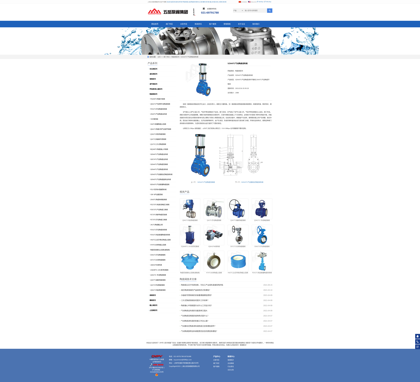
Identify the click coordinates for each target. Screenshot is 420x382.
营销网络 (227, 24)
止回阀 (220, 2)
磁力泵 (216, 2)
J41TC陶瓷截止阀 (156, 225)
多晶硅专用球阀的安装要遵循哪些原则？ (197, 295)
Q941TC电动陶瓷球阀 (190, 220)
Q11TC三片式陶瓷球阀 (158, 144)
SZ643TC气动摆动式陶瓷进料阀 (252, 182)
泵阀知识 (231, 360)
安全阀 (169, 2)
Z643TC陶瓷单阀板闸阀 (158, 199)
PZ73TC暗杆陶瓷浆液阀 (158, 214)
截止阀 (212, 2)
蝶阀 (203, 2)
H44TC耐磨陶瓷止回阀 (158, 124)
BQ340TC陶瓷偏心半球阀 (159, 149)
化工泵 (200, 2)
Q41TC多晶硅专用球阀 (158, 139)
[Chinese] (242, 2)
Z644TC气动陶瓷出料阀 (158, 114)
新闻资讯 (198, 24)
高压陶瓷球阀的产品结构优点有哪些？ (196, 290)
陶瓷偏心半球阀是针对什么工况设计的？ (197, 305)
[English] (252, 2)
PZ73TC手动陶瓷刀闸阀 (158, 220)
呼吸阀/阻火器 (186, 2)
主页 (159, 57)
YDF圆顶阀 (154, 119)
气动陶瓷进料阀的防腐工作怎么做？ (195, 321)
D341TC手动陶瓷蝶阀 (262, 246)
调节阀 (180, 2)
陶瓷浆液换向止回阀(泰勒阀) (190, 273)
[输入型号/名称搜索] (269, 10)
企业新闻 (231, 363)
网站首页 (154, 24)
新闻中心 (231, 356)
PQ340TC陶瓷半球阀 (157, 99)
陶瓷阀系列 (175, 57)
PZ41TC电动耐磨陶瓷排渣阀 (262, 273)
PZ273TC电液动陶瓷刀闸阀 (159, 204)
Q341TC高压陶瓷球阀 (157, 134)
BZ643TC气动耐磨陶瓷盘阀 (159, 184)
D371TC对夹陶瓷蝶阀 (237, 246)
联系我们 (255, 24)
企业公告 (231, 370)
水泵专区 (183, 24)
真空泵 (224, 2)
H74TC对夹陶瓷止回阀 (214, 273)
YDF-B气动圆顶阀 (156, 194)
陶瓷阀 (193, 2)
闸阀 (196, 2)
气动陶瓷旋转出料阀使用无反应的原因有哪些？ (199, 331)
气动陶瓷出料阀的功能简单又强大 (194, 311)
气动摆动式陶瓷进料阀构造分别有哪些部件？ (198, 326)
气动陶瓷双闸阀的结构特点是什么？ (195, 316)
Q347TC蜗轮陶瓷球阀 (238, 220)
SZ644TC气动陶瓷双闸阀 (206, 182)
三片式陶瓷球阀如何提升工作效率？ (195, 300)
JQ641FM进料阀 (214, 246)
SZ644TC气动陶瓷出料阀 (159, 154)
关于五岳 (241, 24)
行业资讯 (231, 366)
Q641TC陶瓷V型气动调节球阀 (160, 129)
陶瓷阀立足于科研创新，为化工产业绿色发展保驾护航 (202, 285)
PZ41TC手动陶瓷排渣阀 (158, 109)
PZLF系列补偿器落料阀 (158, 189)
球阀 (176, 2)
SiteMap (260, 2)
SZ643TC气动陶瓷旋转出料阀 (160, 179)
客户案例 (212, 24)
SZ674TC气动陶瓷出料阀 (159, 159)
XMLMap (268, 2)
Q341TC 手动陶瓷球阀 (262, 220)
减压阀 (173, 2)
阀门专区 (169, 24)
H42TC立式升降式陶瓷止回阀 (238, 273)
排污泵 (207, 2)
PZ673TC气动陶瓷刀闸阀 (159, 209)
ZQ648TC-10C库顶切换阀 (190, 246)
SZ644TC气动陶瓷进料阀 (189, 57)
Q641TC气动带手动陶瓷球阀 (160, 104)
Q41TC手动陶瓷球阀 (214, 220)
